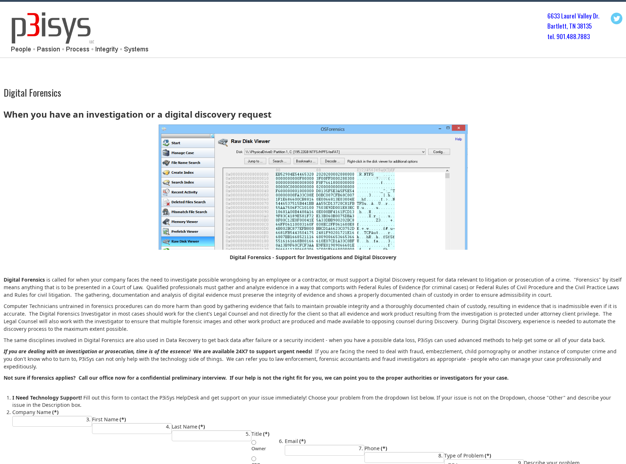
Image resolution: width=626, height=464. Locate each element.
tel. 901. (557, 36)
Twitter (616, 18)
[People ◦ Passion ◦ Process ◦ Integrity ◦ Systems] (78, 31)
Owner (258, 448)
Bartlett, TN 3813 (568, 25)
